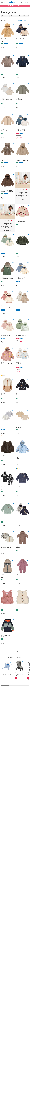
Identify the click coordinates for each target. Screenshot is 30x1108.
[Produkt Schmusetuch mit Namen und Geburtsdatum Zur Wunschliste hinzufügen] (10, 662)
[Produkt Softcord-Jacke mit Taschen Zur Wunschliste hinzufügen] (27, 234)
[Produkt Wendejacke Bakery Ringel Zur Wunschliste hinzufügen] (12, 532)
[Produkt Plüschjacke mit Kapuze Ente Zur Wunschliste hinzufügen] (12, 263)
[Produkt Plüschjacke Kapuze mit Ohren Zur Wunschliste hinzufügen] (12, 24)
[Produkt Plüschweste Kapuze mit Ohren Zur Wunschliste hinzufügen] (12, 560)
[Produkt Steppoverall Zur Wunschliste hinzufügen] (27, 532)
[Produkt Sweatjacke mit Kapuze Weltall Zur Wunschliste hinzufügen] (27, 379)
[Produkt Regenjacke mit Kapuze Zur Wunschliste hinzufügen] (12, 379)
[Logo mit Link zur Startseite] (12, 2)
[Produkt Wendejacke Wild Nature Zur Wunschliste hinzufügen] (12, 319)
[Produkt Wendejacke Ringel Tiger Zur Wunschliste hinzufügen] (27, 319)
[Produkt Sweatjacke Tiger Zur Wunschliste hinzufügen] (27, 84)
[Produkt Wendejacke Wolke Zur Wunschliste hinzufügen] (27, 291)
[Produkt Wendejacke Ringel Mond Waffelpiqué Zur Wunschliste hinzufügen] (27, 410)
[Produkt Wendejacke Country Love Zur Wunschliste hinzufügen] (12, 291)
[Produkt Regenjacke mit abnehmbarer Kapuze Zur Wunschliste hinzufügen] (12, 348)
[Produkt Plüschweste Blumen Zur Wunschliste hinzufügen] (27, 591)
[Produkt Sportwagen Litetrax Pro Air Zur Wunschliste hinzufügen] (22, 662)
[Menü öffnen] (2, 2)
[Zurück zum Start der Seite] (28, 1097)
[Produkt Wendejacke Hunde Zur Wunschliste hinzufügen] (27, 24)
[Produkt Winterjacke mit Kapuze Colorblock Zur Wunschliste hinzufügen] (12, 619)
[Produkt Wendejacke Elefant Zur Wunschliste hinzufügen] (12, 410)
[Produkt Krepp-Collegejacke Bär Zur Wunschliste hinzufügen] (27, 472)
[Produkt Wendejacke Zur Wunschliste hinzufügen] (12, 234)
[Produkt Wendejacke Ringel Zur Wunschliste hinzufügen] (27, 263)
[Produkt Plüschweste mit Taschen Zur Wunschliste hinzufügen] (12, 591)
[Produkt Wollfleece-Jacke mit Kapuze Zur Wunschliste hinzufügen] (12, 55)
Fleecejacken (5, 16)
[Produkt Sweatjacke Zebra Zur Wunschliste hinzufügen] (12, 115)
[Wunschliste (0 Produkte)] (25, 2)
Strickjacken (14, 16)
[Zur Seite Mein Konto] (22, 2)
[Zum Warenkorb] (28, 2)
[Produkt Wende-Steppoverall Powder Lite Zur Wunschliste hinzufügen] (12, 472)
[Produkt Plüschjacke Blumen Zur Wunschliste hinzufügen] (27, 205)
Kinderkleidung (6, 8)
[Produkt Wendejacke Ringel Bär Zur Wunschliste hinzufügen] (27, 115)
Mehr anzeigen (15, 651)
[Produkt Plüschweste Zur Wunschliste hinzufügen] (12, 441)
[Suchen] (5, 2)
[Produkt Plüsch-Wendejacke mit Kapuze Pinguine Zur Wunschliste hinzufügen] (12, 84)
